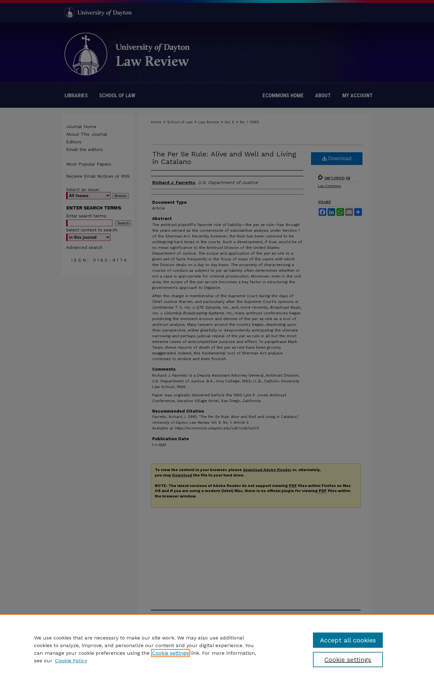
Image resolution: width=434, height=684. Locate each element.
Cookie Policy (71, 661)
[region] (217, 649)
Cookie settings (170, 653)
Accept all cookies (348, 640)
